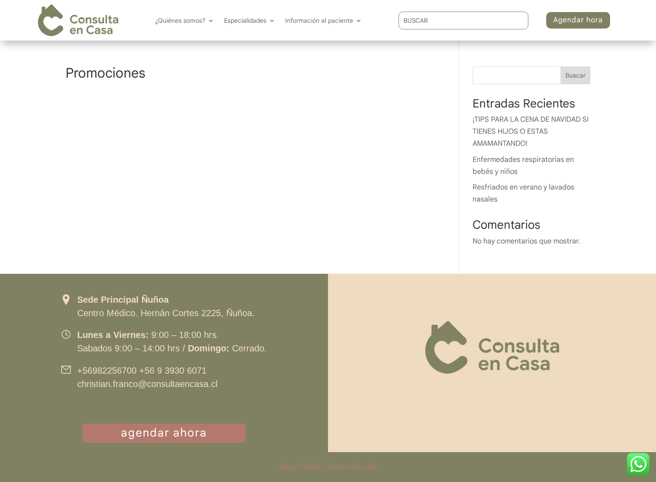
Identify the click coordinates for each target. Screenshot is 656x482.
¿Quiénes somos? (180, 21)
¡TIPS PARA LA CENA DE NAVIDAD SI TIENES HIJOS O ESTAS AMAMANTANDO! (531, 131)
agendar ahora (164, 433)
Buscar (575, 75)
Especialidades (245, 21)
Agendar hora (578, 20)
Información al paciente (319, 21)
